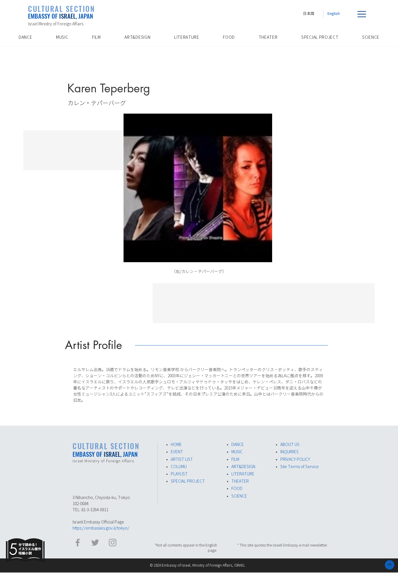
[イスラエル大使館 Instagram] (113, 542)
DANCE (237, 444)
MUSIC (237, 452)
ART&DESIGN (243, 467)
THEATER (240, 481)
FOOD (236, 488)
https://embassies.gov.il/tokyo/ (101, 528)
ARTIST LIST (182, 459)
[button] (361, 14)
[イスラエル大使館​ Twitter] (95, 542)
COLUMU (179, 467)
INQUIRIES (289, 452)
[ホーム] (389, 565)
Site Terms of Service (299, 467)
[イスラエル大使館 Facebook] (78, 542)
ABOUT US (290, 444)
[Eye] (25, 550)
